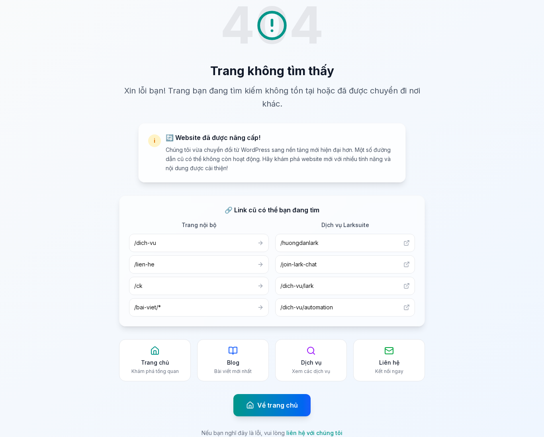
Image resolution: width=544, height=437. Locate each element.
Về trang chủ (277, 405)
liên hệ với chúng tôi (314, 432)
